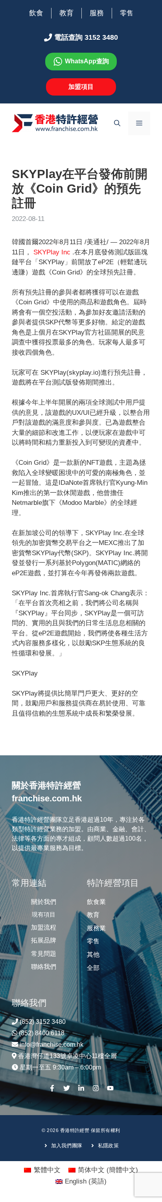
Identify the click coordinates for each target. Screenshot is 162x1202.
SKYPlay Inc (52, 252)
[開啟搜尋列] (117, 123)
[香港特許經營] (55, 123)
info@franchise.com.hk (51, 1044)
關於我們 (43, 901)
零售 (126, 13)
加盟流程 (43, 927)
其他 (93, 954)
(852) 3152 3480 (43, 1021)
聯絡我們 (43, 966)
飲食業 (96, 901)
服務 (97, 13)
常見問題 (43, 953)
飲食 (36, 13)
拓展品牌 (43, 940)
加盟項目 (81, 86)
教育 (66, 13)
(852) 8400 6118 (41, 1033)
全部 (93, 968)
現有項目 (43, 914)
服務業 (96, 928)
